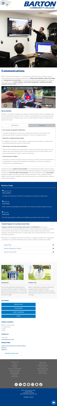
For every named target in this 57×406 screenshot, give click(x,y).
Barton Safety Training (42, 370)
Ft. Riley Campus (42, 367)
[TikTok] (40, 384)
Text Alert (15, 367)
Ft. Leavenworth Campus (42, 365)
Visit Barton (18, 308)
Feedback (26, 397)
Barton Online (42, 363)
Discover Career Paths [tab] (10, 252)
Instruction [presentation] (42, 125)
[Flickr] (28, 384)
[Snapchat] (36, 384)
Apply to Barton (18, 312)
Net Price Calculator (14, 371)
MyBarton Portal (14, 362)
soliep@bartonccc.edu (7, 339)
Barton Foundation (42, 373)
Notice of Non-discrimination (14, 368)
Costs (18, 316)
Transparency (15, 375)
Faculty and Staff (14, 376)
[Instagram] (32, 384)
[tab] (15, 125)
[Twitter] (20, 384)
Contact (31, 397)
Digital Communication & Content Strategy (13, 345)
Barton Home (42, 362)
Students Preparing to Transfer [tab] (12, 248)
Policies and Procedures (14, 370)
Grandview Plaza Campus (42, 368)
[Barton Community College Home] (40, 5)
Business (3, 347)
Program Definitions (11, 353)
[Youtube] (24, 384)
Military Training (42, 371)
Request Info (18, 304)
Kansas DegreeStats (14, 373)
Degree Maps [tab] (7, 245)
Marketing (4, 349)
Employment (15, 365)
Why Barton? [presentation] (15, 125)
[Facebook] (16, 384)
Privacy (14, 363)
